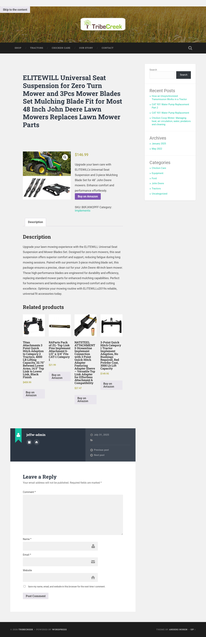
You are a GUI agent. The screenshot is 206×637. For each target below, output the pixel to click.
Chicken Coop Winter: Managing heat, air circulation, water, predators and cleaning (171, 121)
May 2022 (157, 148)
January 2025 (159, 143)
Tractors (36, 47)
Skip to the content (15, 9)
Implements (82, 210)
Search (153, 69)
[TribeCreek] (103, 24)
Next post (99, 455)
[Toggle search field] (190, 48)
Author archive (29, 442)
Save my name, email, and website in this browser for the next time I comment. (66, 586)
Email (27, 555)
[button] (65, 157)
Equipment (157, 173)
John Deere (158, 183)
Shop (18, 47)
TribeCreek (26, 629)
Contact (107, 47)
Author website (36, 442)
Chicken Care (61, 47)
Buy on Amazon (88, 196)
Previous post (101, 449)
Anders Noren (178, 629)
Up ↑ (193, 629)
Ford (154, 178)
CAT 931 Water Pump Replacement (170, 112)
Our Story (86, 47)
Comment (29, 492)
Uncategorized (159, 193)
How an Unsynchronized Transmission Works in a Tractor (169, 98)
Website (27, 570)
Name (27, 539)
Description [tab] (35, 222)
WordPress (59, 629)
